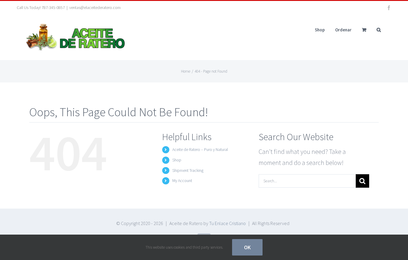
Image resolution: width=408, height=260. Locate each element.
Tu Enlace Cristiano (227, 223)
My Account (182, 180)
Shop (176, 160)
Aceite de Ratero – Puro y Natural (200, 149)
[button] (379, 29)
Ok (247, 247)
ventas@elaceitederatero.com (95, 7)
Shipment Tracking (187, 170)
